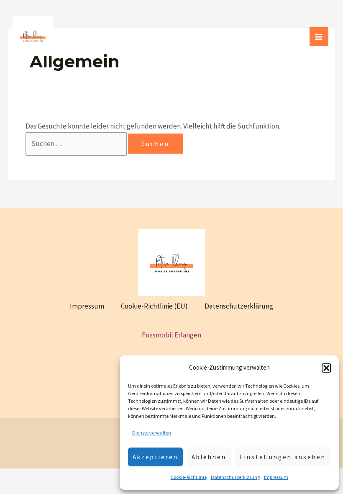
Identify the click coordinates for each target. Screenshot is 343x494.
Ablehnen (209, 457)
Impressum (276, 477)
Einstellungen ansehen (283, 457)
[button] (326, 368)
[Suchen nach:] (77, 143)
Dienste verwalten (151, 433)
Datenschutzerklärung (235, 477)
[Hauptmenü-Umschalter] (319, 36)
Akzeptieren (155, 457)
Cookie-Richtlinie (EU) (154, 306)
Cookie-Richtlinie (189, 477)
